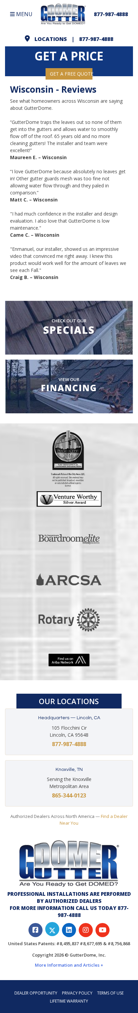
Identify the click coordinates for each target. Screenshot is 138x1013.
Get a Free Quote (71, 74)
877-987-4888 (111, 14)
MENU (23, 14)
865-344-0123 (69, 795)
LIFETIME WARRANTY (69, 1001)
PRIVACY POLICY (77, 993)
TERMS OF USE (110, 993)
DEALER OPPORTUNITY (35, 993)
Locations (50, 39)
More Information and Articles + (69, 965)
